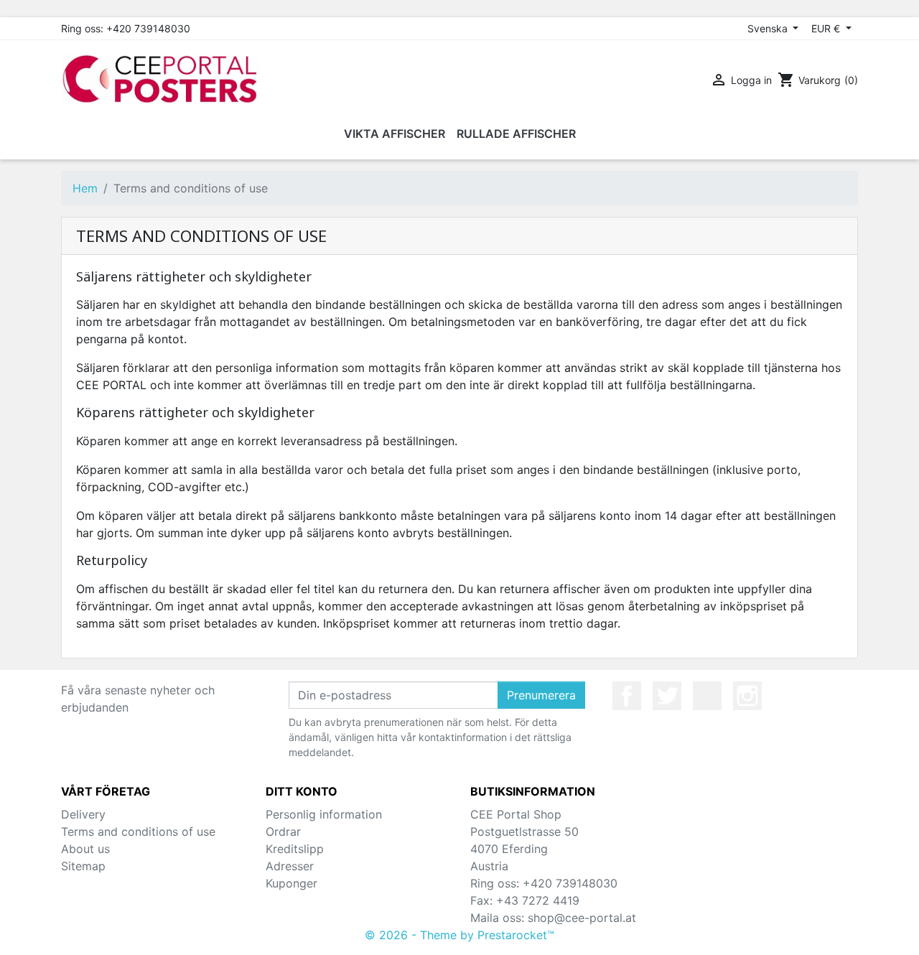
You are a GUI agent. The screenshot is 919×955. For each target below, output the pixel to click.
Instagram (747, 695)
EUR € (827, 28)
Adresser (290, 866)
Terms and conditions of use (138, 831)
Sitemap (83, 866)
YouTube (707, 695)
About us (85, 849)
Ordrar (283, 831)
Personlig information (324, 814)
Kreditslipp (295, 849)
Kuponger (291, 883)
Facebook (626, 695)
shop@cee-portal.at (582, 917)
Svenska (768, 28)
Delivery (83, 814)
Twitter (667, 695)
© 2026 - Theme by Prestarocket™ (459, 935)
